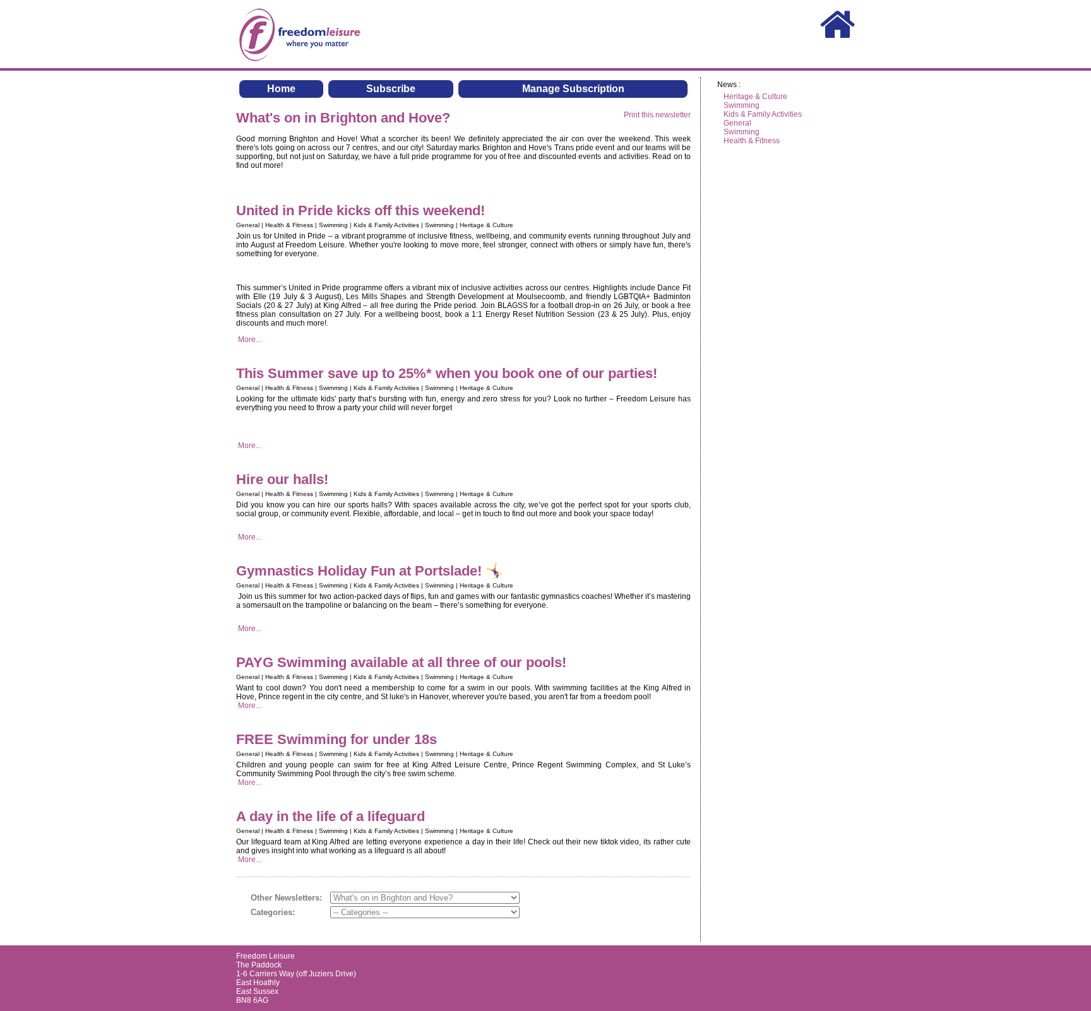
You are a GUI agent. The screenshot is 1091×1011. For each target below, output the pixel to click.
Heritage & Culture (755, 96)
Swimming (742, 105)
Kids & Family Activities (763, 114)
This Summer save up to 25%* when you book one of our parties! (446, 373)
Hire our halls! (284, 479)
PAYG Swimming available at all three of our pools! (403, 662)
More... (249, 339)
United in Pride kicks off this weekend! (360, 210)
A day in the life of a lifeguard (330, 816)
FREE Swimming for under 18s (336, 739)
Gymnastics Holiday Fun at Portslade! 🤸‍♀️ (369, 571)
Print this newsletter (657, 114)
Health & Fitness (752, 140)
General (737, 123)
